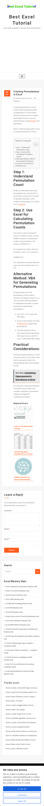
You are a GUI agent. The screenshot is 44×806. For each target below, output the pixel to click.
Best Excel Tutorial (24, 98)
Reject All (22, 801)
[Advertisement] (22, 50)
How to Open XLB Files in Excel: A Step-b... (21, 696)
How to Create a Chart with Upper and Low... (22, 688)
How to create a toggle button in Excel (19, 705)
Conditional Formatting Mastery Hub (19, 603)
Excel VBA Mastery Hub (14, 608)
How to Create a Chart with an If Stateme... (21, 722)
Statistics (16, 101)
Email (7, 539)
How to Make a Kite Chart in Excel (18, 744)
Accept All (22, 789)
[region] (22, 786)
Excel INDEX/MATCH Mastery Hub (18, 625)
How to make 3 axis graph (15, 709)
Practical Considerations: (25, 163)
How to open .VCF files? (14, 701)
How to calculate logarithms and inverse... (21, 718)
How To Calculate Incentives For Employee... (22, 735)
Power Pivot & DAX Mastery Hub (17, 591)
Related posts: (21, 166)
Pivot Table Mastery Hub (15, 599)
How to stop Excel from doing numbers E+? (21, 692)
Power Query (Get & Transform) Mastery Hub (22, 616)
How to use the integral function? (18, 727)
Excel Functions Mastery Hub (16, 595)
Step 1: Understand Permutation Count (23, 148)
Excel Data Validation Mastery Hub (18, 620)
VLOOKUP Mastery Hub (14, 612)
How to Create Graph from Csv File (18, 714)
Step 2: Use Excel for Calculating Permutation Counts (24, 154)
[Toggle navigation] (22, 76)
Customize (21, 795)
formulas (32, 121)
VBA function (23, 324)
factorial (22, 204)
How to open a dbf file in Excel (17, 748)
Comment (8, 511)
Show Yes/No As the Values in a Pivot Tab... (22, 731)
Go (37, 571)
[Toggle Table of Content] (34, 144)
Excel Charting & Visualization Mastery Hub (21, 586)
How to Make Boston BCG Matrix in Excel (20, 740)
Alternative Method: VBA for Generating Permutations (25, 160)
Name (7, 529)
